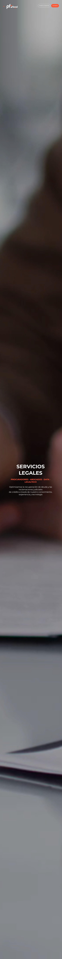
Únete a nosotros (44, 5)
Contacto (55, 5)
